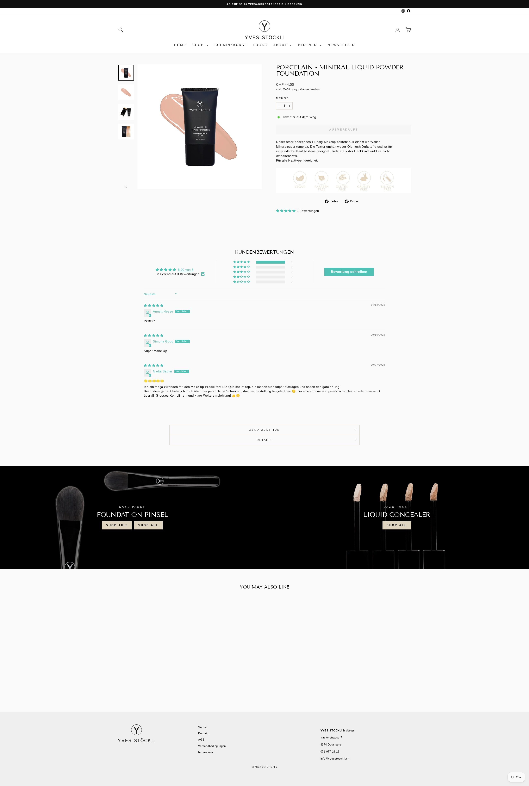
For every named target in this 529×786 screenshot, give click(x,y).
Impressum (205, 752)
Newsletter (341, 45)
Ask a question (264, 429)
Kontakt (203, 733)
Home (180, 45)
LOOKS (260, 45)
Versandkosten (310, 89)
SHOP (198, 45)
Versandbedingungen (212, 746)
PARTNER (308, 45)
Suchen (203, 727)
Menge (282, 98)
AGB (201, 739)
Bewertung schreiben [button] (349, 271)
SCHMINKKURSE (230, 45)
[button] (286, 211)
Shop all (397, 525)
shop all (148, 525)
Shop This (117, 525)
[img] (153, 305)
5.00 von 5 (186, 269)
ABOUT (281, 45)
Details (264, 440)
